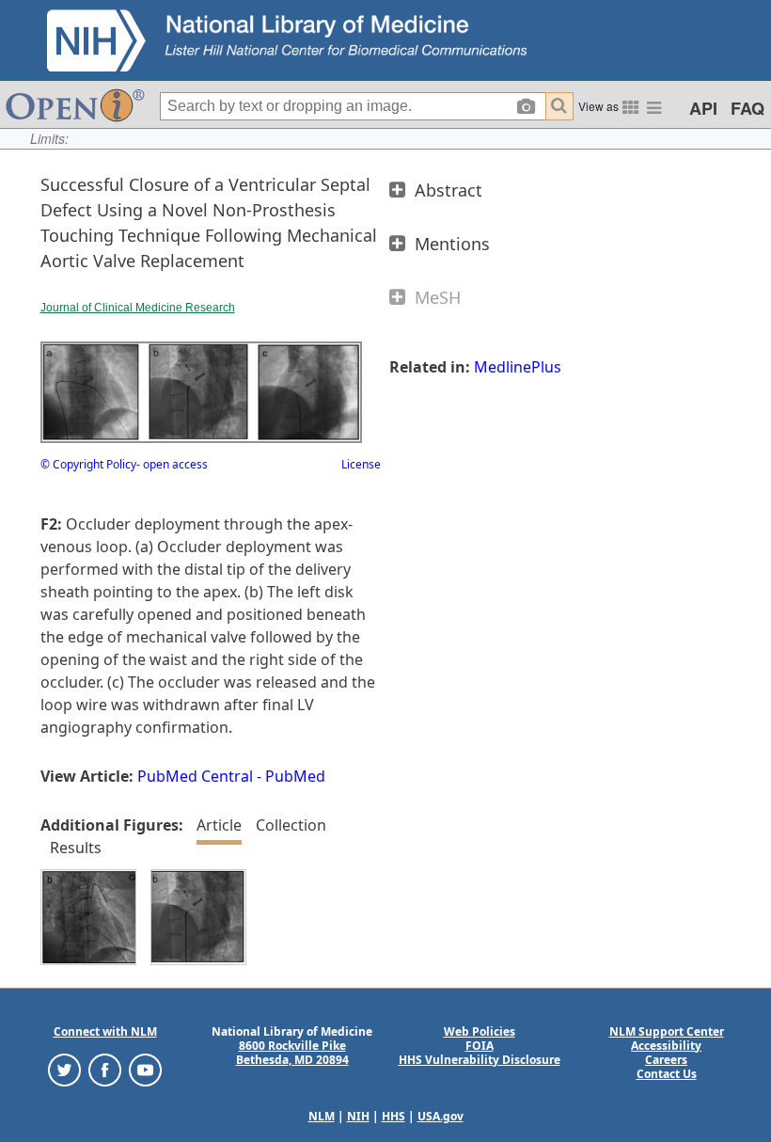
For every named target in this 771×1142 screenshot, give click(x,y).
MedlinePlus (517, 367)
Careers (666, 1060)
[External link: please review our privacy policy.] (64, 1068)
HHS (393, 1116)
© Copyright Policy (88, 464)
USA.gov (440, 1116)
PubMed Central (195, 776)
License (361, 464)
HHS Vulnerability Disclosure (479, 1060)
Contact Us (667, 1074)
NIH (358, 1116)
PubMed (295, 776)
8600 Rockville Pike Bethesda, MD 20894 (292, 1053)
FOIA (479, 1046)
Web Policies (479, 1031)
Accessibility (666, 1046)
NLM (321, 1116)
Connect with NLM (105, 1031)
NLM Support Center (666, 1031)
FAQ (747, 108)
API (703, 108)
